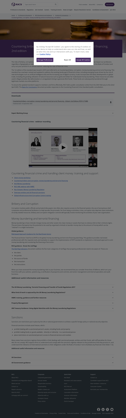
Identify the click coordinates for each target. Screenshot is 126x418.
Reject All (67, 60)
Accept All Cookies (83, 60)
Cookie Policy (45, 54)
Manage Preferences (44, 60)
